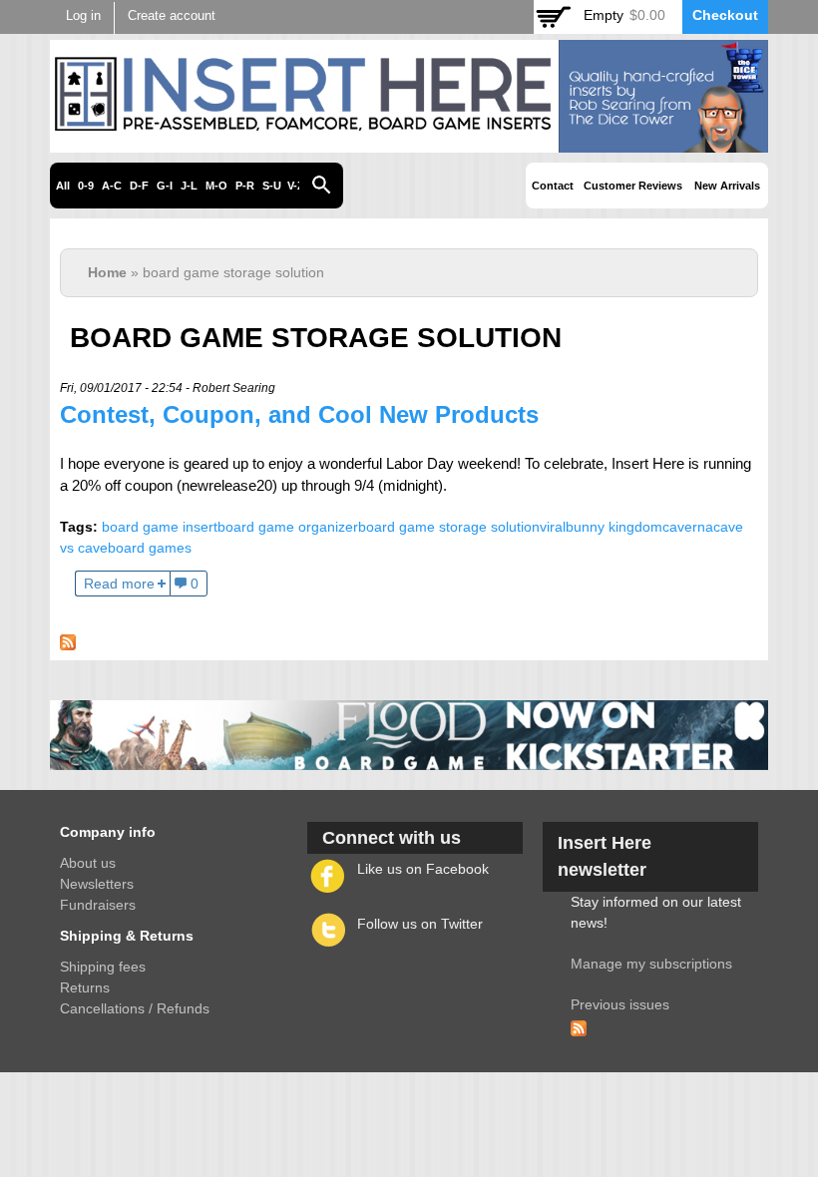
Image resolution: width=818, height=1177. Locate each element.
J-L (189, 186)
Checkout (725, 15)
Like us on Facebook (423, 869)
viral (553, 527)
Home (107, 272)
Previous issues (620, 1004)
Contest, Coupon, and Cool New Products (299, 414)
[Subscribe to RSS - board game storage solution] (68, 639)
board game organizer (287, 527)
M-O (216, 186)
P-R (244, 186)
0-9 (86, 186)
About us (88, 863)
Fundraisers (98, 905)
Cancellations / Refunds (134, 1008)
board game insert (159, 527)
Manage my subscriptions (651, 964)
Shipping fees (103, 967)
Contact (553, 186)
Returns (85, 987)
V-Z (295, 186)
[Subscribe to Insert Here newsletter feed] (579, 1025)
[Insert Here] (409, 142)
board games (150, 548)
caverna (687, 527)
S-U (271, 186)
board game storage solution (449, 527)
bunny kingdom (614, 527)
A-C (112, 186)
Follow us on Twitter (420, 924)
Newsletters (97, 884)
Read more (119, 583)
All (63, 186)
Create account (171, 16)
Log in (83, 16)
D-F (139, 186)
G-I (165, 186)
